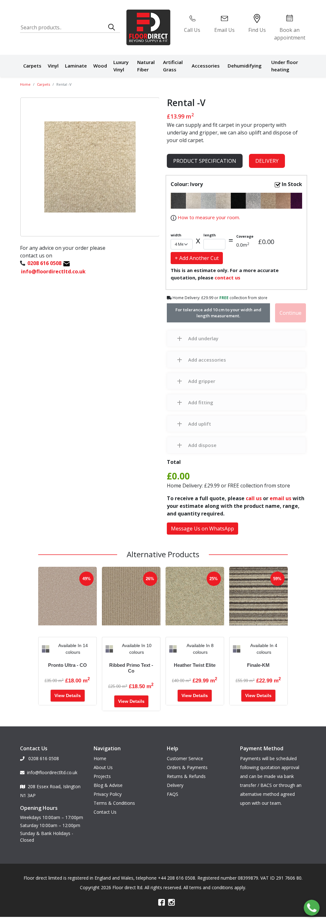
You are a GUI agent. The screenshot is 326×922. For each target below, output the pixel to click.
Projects (102, 776)
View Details (67, 695)
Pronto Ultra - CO (67, 665)
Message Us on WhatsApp (202, 528)
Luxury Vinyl (121, 66)
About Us (103, 767)
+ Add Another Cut (197, 258)
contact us (227, 277)
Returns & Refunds (186, 776)
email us (280, 498)
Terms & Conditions (114, 803)
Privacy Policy (108, 794)
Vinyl (53, 65)
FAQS (172, 794)
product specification (204, 160)
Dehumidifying (245, 65)
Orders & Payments (187, 767)
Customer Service (185, 758)
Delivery (267, 160)
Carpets (32, 65)
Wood (100, 65)
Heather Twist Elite (195, 665)
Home (25, 84)
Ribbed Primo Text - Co (131, 667)
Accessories (206, 65)
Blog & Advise (108, 785)
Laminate (76, 65)
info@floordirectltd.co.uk (52, 772)
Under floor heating (284, 66)
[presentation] (43, 649)
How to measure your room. (208, 217)
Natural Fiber (146, 66)
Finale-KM (258, 665)
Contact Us (105, 812)
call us (254, 498)
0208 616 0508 (43, 758)
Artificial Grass (173, 66)
